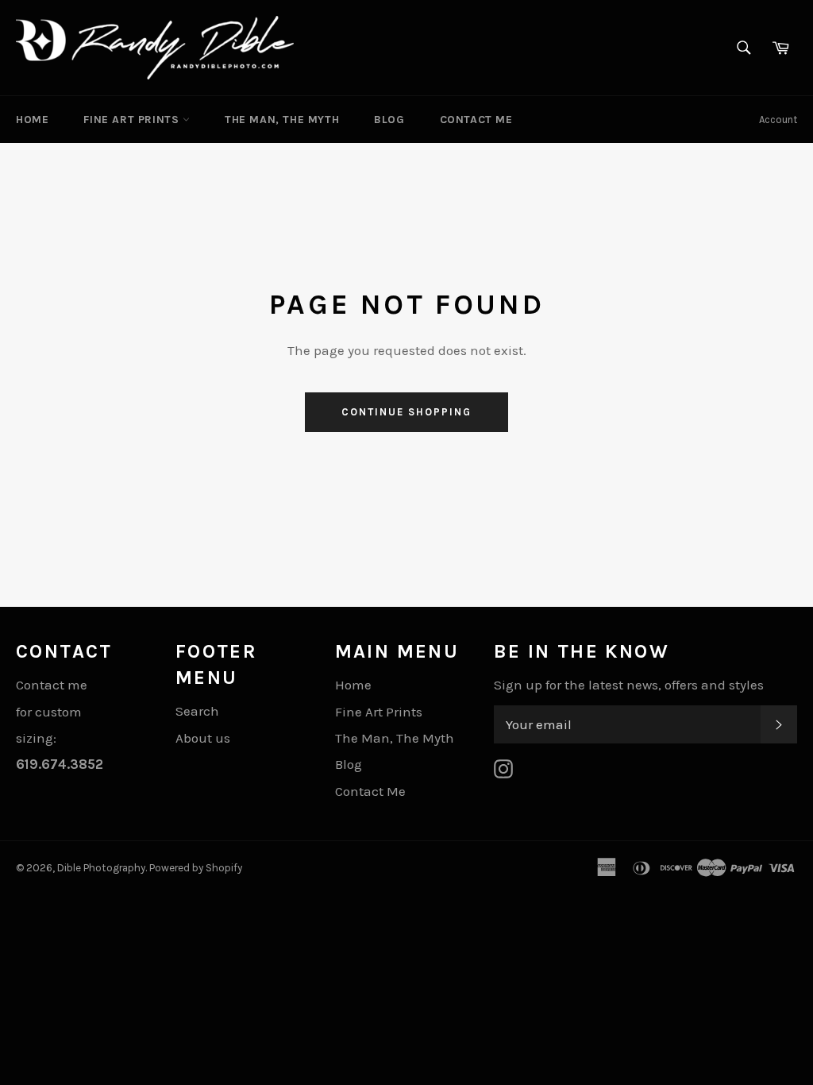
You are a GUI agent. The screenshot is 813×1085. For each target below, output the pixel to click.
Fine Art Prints (133, 119)
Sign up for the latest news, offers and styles (629, 685)
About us (202, 738)
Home (32, 119)
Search (197, 711)
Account (778, 119)
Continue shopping (406, 412)
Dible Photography (101, 868)
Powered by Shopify (195, 868)
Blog (389, 119)
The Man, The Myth (282, 119)
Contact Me (476, 119)
